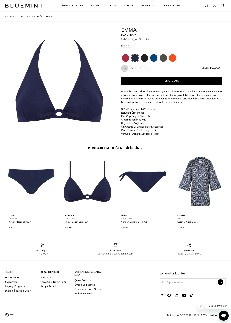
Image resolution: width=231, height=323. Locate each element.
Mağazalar (11, 281)
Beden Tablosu (211, 67)
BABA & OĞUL (173, 5)
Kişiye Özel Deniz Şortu (53, 281)
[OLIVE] (163, 58)
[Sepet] (222, 5)
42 (147, 68)
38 (132, 68)
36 (124, 68)
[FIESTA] (172, 58)
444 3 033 (42, 253)
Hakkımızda (12, 277)
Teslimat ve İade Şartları (88, 289)
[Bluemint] (24, 6)
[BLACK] (144, 58)
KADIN (111, 5)
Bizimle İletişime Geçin (18, 290)
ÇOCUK (129, 5)
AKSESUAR (149, 5)
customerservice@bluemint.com (115, 253)
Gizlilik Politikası (83, 293)
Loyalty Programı (15, 286)
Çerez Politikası (83, 280)
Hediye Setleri (48, 286)
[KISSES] (125, 58)
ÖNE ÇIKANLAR (72, 5)
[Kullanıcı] (214, 5)
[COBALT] (153, 58)
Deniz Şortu (46, 277)
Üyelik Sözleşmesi (85, 284)
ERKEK (95, 5)
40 (139, 68)
